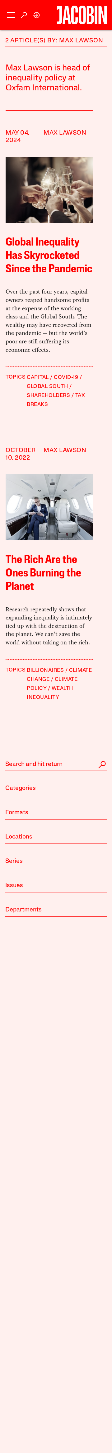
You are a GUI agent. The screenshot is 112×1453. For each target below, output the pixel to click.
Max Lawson (65, 133)
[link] (36, 15)
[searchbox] (56, 764)
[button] (11, 15)
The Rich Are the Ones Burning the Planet (43, 574)
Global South (47, 386)
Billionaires (45, 670)
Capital (38, 377)
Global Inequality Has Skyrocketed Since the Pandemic (49, 256)
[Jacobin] (82, 15)
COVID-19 (66, 377)
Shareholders (48, 395)
